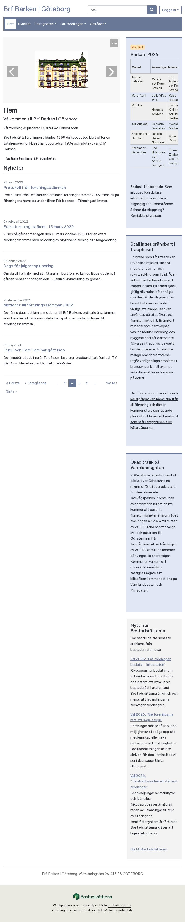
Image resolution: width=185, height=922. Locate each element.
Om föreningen (71, 24)
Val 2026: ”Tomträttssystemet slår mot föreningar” (154, 781)
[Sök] (152, 9)
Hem (10, 24)
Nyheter (24, 24)
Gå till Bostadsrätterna (148, 849)
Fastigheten (44, 24)
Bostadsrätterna (119, 905)
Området (97, 24)
